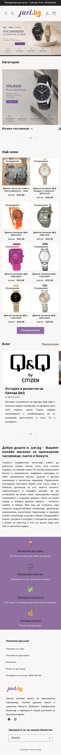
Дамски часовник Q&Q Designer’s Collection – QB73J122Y (44, 191)
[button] (6, 13)
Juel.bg (38, 750)
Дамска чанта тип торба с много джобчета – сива (16, 189)
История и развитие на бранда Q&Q (24, 391)
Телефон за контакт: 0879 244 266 (23, 675)
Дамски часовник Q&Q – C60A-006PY (45, 316)
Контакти (11, 662)
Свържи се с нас (15, 648)
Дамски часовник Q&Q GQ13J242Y (16, 233)
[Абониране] (49, 738)
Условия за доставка (17, 655)
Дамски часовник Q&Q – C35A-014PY (16, 316)
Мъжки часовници (15, 128)
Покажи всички (30, 330)
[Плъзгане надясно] (37, 137)
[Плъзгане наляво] (24, 137)
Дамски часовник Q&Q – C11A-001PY (45, 275)
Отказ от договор (15, 668)
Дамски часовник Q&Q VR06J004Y (16, 275)
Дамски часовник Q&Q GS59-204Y (44, 233)
